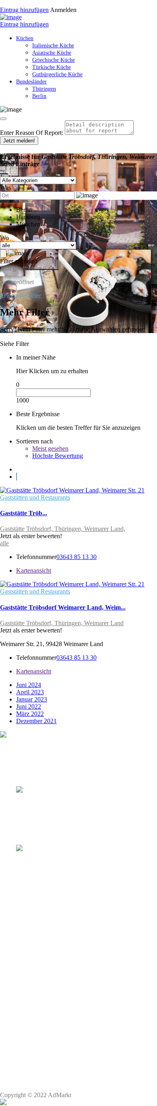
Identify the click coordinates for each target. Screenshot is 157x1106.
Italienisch (29, 1001)
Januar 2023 (31, 699)
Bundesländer (31, 82)
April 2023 (30, 692)
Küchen (24, 38)
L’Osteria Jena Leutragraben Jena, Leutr (73, 1017)
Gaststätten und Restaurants (35, 497)
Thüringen (44, 89)
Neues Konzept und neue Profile (61, 1082)
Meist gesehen (50, 448)
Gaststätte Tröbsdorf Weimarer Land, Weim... (63, 607)
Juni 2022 (28, 706)
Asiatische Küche (51, 53)
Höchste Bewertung (57, 455)
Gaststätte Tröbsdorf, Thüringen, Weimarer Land (62, 623)
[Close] (3, 119)
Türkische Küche (51, 67)
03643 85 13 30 (76, 556)
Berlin (39, 96)
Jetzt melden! (19, 141)
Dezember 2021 (36, 721)
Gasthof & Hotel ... (25, 864)
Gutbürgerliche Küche (57, 74)
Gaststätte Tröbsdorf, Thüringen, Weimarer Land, (62, 528)
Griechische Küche (53, 60)
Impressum (36, 1074)
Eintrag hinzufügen (24, 9)
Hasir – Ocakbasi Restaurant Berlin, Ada (72, 957)
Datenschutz (38, 1067)
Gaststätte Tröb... (23, 513)
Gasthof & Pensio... (26, 805)
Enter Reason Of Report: (31, 132)
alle (4, 543)
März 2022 (30, 713)
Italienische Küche (53, 46)
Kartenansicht (33, 570)
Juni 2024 (28, 684)
